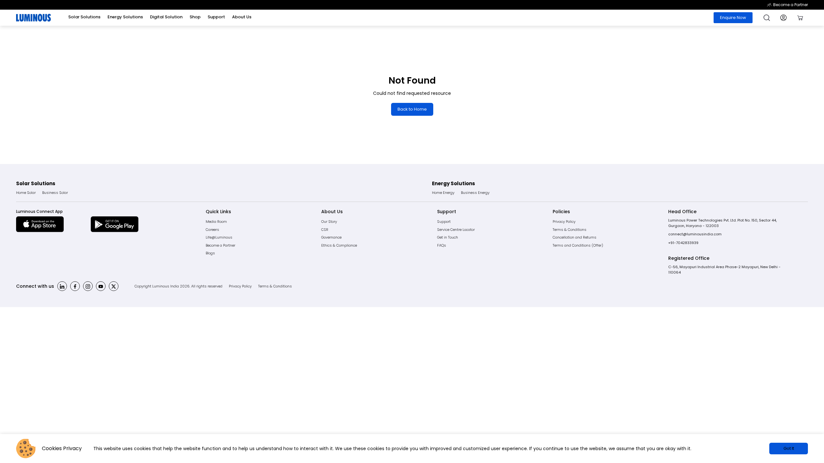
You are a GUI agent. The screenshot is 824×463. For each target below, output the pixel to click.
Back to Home (412, 109)
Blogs (210, 253)
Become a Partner (790, 4)
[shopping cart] (800, 18)
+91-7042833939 (683, 242)
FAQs (441, 245)
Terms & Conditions (569, 229)
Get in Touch (447, 237)
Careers (212, 229)
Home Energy (443, 192)
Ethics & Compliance (339, 245)
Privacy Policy (564, 221)
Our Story (329, 221)
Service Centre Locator (456, 229)
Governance (331, 237)
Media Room (216, 221)
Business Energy (475, 192)
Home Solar (26, 192)
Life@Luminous (219, 237)
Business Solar (55, 192)
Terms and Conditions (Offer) (578, 245)
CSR (324, 229)
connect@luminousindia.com (695, 234)
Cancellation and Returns (574, 237)
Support (444, 221)
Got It (788, 448)
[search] (766, 18)
